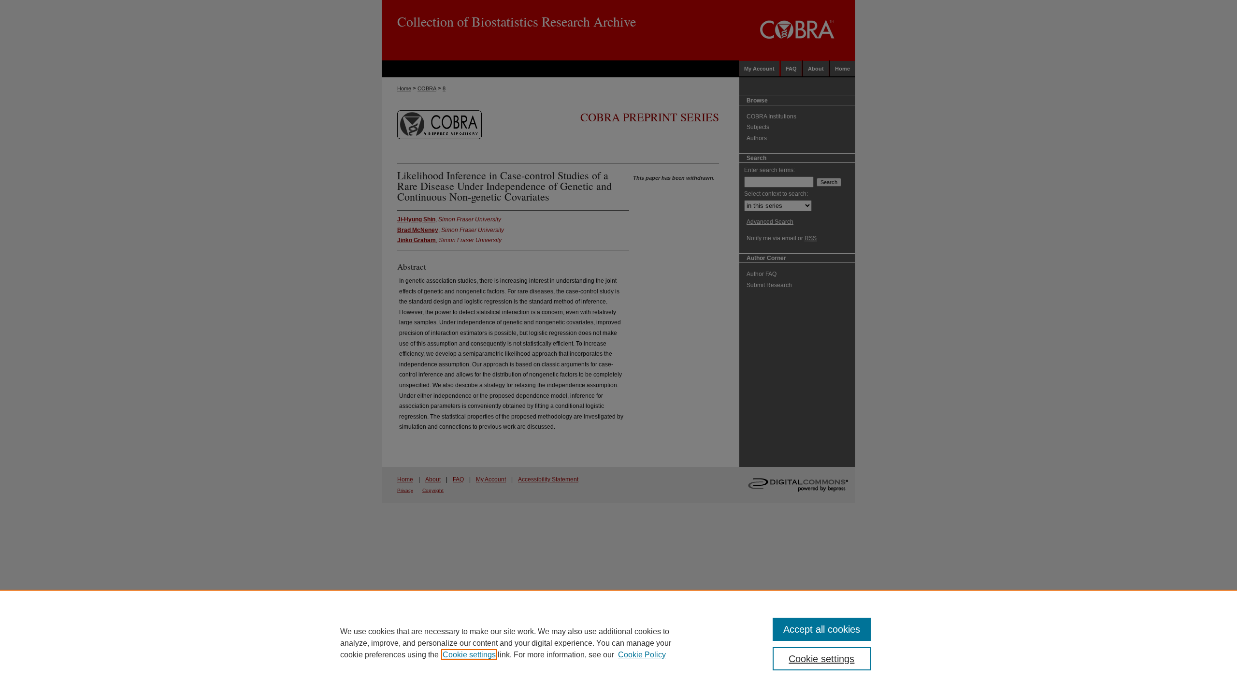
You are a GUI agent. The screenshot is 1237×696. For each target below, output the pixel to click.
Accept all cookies (821, 629)
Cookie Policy (642, 655)
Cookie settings (469, 655)
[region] (618, 643)
